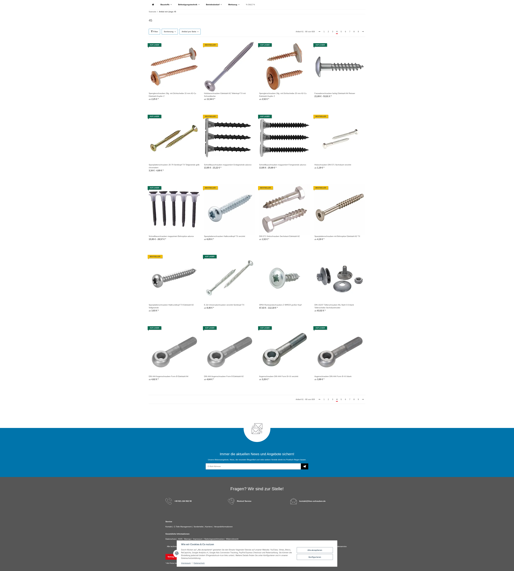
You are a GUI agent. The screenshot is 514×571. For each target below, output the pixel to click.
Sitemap (187, 539)
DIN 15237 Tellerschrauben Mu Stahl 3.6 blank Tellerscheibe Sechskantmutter (334, 306)
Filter (155, 31)
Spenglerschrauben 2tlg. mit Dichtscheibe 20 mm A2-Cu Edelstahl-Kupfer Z (283, 94)
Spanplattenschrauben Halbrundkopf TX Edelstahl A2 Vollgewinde (171, 306)
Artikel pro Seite (189, 31)
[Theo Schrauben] (153, 4)
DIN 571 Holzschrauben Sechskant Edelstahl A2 (279, 236)
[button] (174, 72)
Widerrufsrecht (232, 539)
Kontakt (168, 527)
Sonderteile (199, 527)
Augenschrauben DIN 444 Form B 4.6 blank (333, 376)
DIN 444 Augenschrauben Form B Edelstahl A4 (168, 376)
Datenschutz (199, 563)
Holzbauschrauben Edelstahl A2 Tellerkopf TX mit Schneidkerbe (225, 94)
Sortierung (168, 31)
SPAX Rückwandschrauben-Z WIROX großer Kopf (280, 305)
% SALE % (250, 4)
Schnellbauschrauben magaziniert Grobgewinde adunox (228, 165)
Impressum (186, 563)
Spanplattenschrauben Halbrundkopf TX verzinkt (224, 236)
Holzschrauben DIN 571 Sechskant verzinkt (332, 165)
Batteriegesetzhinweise (214, 539)
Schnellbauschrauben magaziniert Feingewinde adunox (282, 165)
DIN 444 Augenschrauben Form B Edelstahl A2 (224, 376)
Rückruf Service (244, 501)
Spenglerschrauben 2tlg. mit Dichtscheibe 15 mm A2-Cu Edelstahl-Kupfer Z (172, 94)
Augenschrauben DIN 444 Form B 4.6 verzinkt (278, 376)
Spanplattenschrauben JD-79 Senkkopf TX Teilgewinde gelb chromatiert (174, 166)
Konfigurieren (315, 557)
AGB (180, 539)
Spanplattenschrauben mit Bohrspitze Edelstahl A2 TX (337, 236)
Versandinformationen (223, 527)
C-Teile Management (183, 527)
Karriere (209, 527)
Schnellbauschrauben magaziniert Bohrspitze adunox (171, 236)
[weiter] (362, 31)
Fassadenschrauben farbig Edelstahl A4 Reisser (334, 93)
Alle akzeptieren (314, 550)
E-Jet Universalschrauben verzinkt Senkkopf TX (224, 305)
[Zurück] (319, 31)
